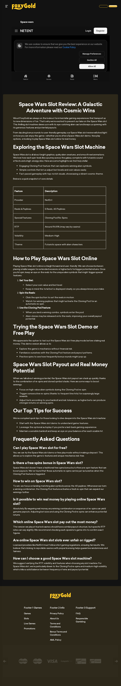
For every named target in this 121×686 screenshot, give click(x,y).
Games (27, 613)
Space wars (27, 22)
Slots (26, 618)
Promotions (29, 628)
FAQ (78, 613)
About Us (54, 618)
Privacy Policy (57, 613)
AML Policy (55, 639)
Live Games (29, 623)
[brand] (103, 6)
